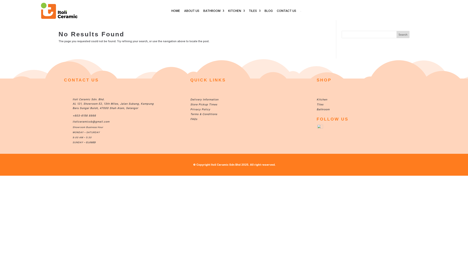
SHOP (324, 80)
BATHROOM (211, 11)
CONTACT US (286, 11)
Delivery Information (204, 99)
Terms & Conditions (203, 114)
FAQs (193, 119)
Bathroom (323, 109)
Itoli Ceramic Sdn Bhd (226, 164)
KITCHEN (234, 11)
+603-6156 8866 (84, 115)
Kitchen (322, 99)
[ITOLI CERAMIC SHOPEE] (320, 127)
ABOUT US (191, 11)
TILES (253, 11)
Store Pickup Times (203, 104)
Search (403, 34)
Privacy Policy (200, 109)
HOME (175, 11)
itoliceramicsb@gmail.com (91, 121)
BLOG (269, 11)
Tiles (320, 104)
